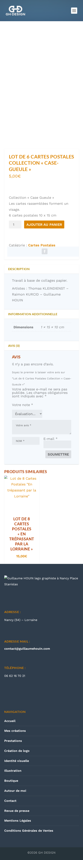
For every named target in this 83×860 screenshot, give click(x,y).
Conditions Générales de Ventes (28, 830)
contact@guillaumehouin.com (27, 648)
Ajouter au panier (44, 224)
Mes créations (15, 731)
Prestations (13, 741)
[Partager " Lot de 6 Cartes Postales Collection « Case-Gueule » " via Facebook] (44, 251)
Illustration (12, 770)
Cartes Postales (41, 245)
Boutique (11, 781)
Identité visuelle (16, 761)
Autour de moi (15, 791)
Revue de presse (16, 811)
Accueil (9, 721)
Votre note (22, 405)
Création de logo (17, 751)
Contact (10, 801)
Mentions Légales (17, 820)
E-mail (50, 439)
